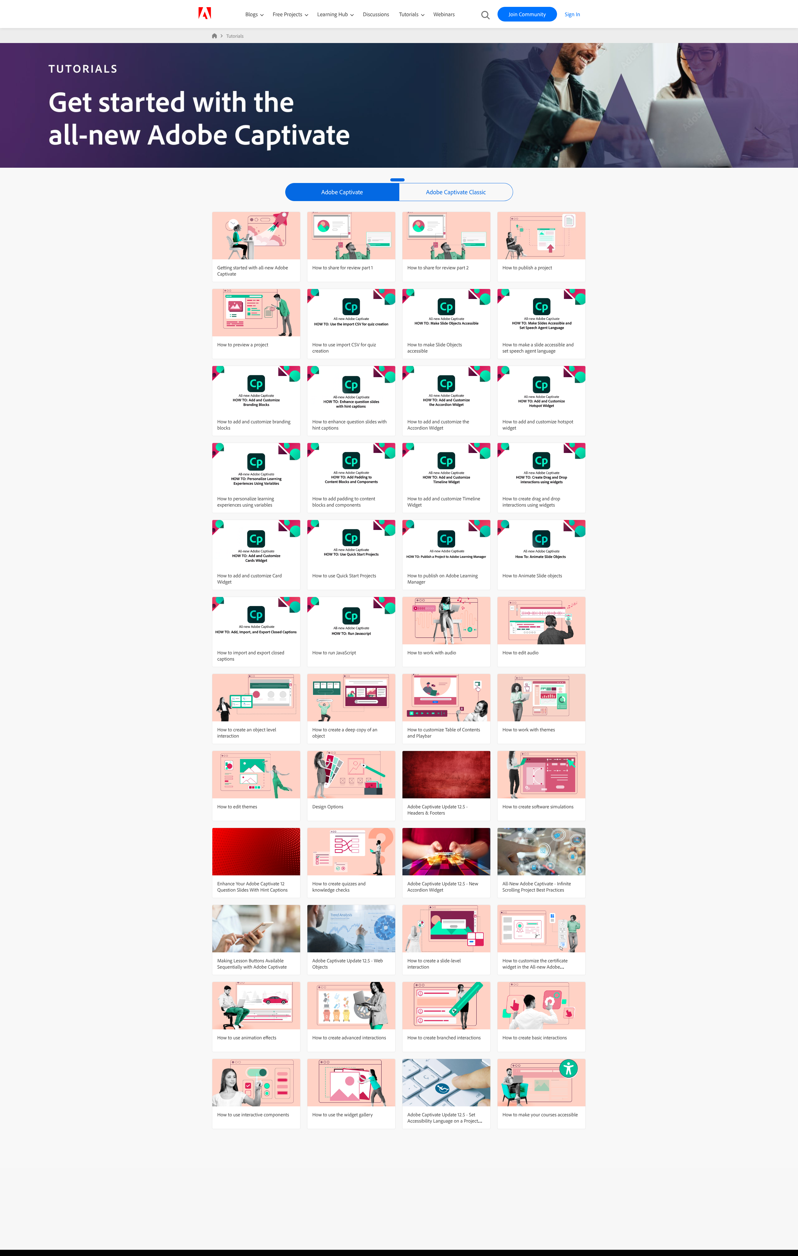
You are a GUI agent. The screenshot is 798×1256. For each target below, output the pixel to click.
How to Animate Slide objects (532, 575)
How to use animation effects (246, 1037)
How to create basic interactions (534, 1037)
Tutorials (409, 14)
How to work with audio (431, 652)
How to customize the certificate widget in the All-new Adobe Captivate (535, 966)
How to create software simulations (538, 806)
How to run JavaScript (334, 652)
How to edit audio (520, 652)
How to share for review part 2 (438, 267)
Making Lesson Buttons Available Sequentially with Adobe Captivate (252, 963)
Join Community (527, 14)
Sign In (572, 14)
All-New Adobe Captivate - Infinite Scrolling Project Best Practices (536, 886)
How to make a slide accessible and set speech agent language (538, 347)
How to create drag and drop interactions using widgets (531, 501)
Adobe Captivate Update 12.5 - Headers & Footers (437, 809)
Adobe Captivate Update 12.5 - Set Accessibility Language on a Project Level (442, 1120)
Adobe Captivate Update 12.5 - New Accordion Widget (442, 886)
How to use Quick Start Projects (344, 575)
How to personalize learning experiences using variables (245, 501)
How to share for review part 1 (342, 267)
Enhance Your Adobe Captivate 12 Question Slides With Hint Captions (252, 886)
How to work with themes (528, 729)
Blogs (251, 14)
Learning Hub (333, 14)
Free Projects (288, 14)
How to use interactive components (253, 1114)
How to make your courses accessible (540, 1114)
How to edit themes (237, 806)
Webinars (444, 14)
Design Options (327, 806)
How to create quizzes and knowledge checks (339, 886)
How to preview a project (242, 344)
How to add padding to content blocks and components (343, 501)
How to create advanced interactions (349, 1037)
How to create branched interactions (444, 1037)
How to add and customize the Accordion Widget (438, 424)
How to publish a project (527, 267)
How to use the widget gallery (342, 1114)
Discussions (376, 14)
